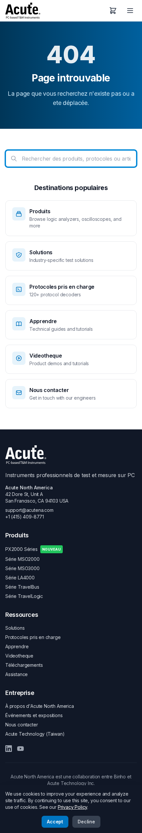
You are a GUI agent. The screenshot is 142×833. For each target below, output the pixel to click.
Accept (55, 821)
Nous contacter (21, 724)
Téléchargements (24, 665)
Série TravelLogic (24, 596)
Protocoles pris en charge (33, 637)
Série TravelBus (22, 587)
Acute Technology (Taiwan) (35, 734)
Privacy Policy (73, 807)
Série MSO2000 (22, 559)
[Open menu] (130, 10)
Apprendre (16, 646)
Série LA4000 (20, 577)
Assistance (16, 674)
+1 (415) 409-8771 (24, 516)
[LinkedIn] (8, 748)
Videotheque (19, 656)
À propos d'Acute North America (39, 706)
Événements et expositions (34, 715)
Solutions (14, 628)
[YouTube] (20, 748)
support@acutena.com (29, 510)
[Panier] (113, 10)
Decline (86, 821)
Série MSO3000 (22, 568)
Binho (120, 776)
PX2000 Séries (33, 549)
